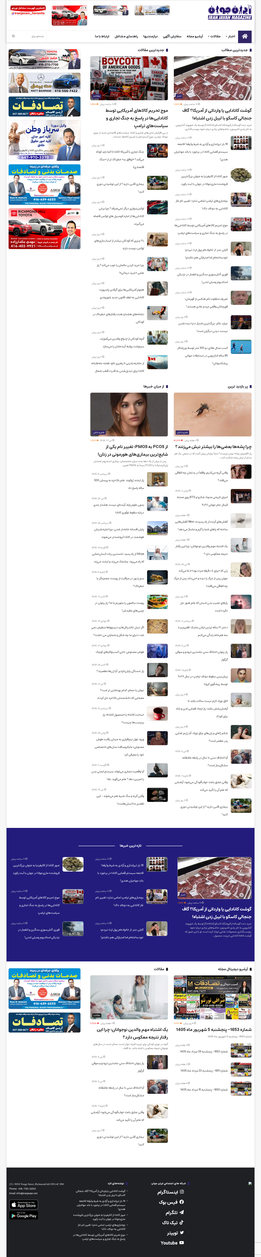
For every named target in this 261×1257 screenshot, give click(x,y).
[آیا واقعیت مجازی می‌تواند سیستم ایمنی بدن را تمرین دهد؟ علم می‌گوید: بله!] (157, 770)
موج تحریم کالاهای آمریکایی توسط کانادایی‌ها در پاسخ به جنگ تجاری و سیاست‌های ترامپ (136, 118)
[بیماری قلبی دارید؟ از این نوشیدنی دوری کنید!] (157, 183)
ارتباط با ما (102, 36)
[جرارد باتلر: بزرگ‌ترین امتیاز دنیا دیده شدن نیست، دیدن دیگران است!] (241, 322)
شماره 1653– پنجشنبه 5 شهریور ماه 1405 (214, 1029)
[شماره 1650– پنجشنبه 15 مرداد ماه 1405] (241, 1088)
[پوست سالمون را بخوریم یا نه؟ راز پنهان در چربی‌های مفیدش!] (157, 602)
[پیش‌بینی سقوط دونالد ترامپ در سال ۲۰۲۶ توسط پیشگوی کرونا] (241, 675)
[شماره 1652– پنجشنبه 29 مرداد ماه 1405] (241, 1050)
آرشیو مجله (195, 36)
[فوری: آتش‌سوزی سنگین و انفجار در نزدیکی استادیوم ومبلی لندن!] (241, 273)
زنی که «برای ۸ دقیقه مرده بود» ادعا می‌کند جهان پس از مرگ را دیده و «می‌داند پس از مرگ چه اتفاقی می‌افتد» (201, 578)
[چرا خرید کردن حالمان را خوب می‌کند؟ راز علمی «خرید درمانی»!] (157, 264)
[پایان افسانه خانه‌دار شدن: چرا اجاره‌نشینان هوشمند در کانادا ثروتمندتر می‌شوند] (157, 528)
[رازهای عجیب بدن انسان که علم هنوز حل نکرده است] (241, 602)
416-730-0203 (27, 1189)
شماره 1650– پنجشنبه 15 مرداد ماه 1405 (204, 1089)
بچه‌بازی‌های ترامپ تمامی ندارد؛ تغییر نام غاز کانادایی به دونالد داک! (101, 1227)
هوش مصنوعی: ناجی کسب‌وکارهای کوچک (120, 652)
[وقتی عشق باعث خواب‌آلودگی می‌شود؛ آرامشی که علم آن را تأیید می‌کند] (241, 781)
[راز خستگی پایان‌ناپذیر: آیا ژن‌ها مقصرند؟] (157, 670)
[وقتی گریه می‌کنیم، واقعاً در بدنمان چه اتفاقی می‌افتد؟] (241, 471)
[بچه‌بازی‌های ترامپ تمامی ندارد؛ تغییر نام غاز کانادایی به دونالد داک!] (241, 200)
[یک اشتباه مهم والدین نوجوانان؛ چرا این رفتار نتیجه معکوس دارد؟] (241, 545)
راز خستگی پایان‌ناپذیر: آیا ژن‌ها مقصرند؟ (120, 671)
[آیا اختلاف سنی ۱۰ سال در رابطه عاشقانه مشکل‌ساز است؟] (241, 756)
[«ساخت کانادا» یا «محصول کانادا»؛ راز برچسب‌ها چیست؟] (157, 713)
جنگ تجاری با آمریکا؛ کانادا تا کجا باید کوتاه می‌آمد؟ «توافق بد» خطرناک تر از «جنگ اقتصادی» (120, 159)
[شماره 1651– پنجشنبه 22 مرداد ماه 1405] (241, 1069)
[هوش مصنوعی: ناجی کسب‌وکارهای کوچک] (157, 651)
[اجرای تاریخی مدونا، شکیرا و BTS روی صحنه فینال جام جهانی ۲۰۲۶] (241, 496)
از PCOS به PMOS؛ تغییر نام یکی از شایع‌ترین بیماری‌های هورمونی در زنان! (133, 450)
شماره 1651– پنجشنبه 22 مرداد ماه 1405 (204, 1070)
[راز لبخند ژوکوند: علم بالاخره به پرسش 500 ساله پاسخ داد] (157, 479)
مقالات (215, 36)
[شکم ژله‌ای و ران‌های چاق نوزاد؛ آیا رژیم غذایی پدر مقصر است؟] (241, 732)
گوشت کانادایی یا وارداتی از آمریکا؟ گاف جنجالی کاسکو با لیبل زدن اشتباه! (217, 114)
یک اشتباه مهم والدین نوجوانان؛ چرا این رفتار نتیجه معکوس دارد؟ (132, 1033)
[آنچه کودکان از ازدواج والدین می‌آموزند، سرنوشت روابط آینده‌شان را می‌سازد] (157, 337)
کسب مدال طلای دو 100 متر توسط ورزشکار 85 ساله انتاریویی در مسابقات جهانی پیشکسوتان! (202, 355)
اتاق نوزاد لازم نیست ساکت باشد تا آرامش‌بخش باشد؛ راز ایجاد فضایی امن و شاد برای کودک (202, 708)
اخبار (231, 36)
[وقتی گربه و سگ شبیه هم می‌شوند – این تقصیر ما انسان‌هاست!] (157, 795)
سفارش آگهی (172, 36)
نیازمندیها (150, 36)
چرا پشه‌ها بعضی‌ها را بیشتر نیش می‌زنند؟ (213, 447)
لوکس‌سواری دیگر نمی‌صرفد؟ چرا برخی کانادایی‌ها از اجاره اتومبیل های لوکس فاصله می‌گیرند (118, 216)
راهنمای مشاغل (126, 36)
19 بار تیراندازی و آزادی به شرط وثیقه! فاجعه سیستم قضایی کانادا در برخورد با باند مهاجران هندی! (201, 152)
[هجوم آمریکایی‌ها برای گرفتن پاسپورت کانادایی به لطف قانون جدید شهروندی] (157, 288)
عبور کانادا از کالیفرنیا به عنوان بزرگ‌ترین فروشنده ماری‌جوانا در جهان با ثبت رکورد (99, 1217)
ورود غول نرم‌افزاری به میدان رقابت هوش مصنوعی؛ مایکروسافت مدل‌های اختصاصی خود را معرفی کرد (119, 747)
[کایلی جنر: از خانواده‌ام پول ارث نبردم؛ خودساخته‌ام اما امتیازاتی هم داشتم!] (241, 249)
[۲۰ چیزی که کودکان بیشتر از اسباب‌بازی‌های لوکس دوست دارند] (157, 239)
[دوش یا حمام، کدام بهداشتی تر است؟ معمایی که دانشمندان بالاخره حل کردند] (157, 689)
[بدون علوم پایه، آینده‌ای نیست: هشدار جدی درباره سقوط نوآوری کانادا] (157, 504)
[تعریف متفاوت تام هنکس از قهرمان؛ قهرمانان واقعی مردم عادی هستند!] (241, 298)
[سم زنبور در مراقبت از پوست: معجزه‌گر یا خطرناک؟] (157, 577)
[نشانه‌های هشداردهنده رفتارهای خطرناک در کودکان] (157, 313)
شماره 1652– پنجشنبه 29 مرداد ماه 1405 (204, 1051)
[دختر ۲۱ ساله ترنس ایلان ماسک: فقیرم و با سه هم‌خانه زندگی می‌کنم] (241, 626)
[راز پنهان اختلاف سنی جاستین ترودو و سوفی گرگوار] (241, 651)
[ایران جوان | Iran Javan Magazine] (230, 12)
